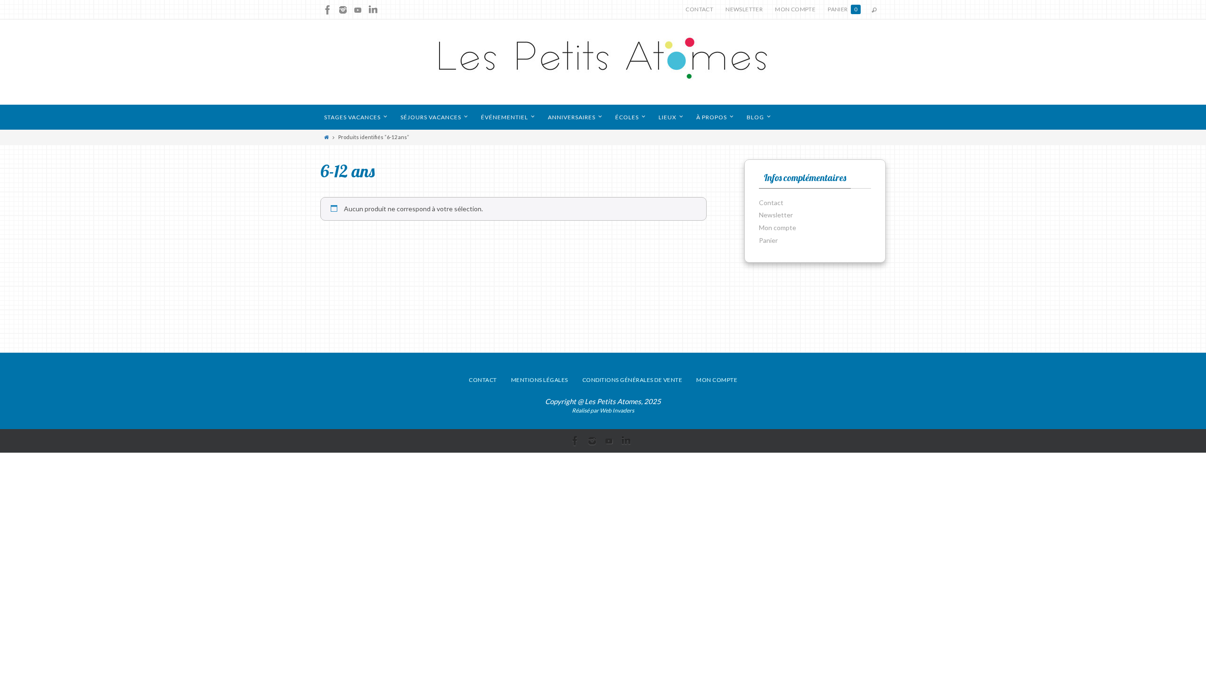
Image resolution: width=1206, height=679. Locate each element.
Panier (842, 9)
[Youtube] (358, 9)
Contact (699, 9)
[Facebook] (327, 9)
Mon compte (795, 9)
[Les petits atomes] (603, 62)
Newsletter (744, 9)
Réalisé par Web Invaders (603, 410)
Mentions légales (539, 379)
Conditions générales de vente (632, 379)
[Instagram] (342, 9)
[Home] (326, 137)
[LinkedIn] (373, 9)
